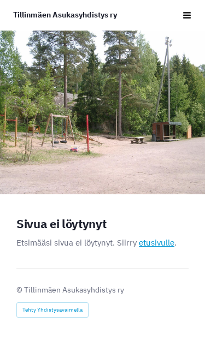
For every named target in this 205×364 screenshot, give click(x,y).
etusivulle (156, 242)
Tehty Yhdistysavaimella (52, 309)
